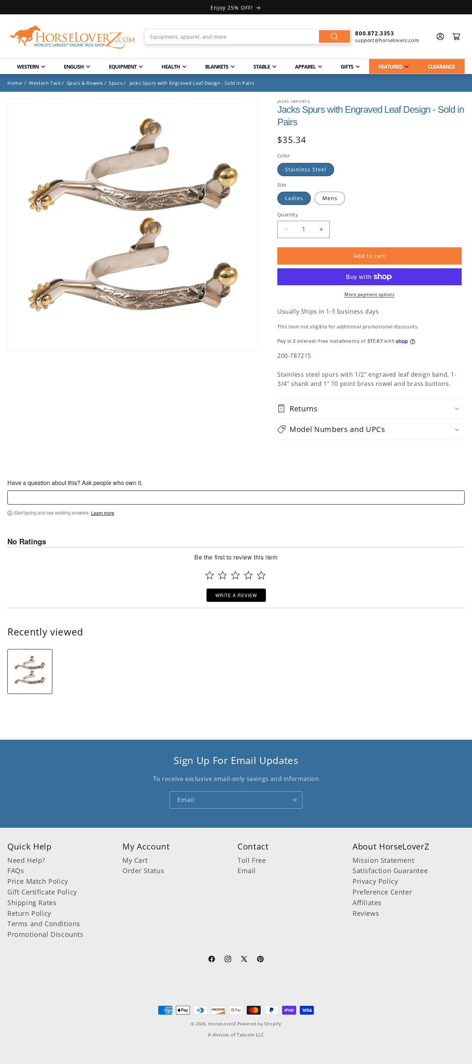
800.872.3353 (374, 33)
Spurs (115, 83)
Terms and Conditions (43, 923)
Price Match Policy (37, 881)
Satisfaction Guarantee (390, 870)
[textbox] (236, 498)
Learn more (102, 513)
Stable (261, 66)
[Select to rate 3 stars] (235, 575)
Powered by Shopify (259, 1023)
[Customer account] (440, 36)
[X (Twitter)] (244, 960)
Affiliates (367, 902)
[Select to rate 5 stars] (261, 575)
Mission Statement (383, 860)
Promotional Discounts (45, 934)
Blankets (216, 66)
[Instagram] (228, 960)
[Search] (334, 36)
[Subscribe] (294, 800)
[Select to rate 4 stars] (248, 575)
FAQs (15, 870)
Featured (390, 66)
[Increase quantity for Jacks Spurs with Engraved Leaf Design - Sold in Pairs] (321, 229)
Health (171, 66)
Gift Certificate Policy (42, 891)
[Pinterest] (260, 960)
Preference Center (382, 891)
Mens (329, 198)
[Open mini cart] (456, 36)
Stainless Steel (305, 169)
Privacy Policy (375, 881)
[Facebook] (212, 960)
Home (14, 83)
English (74, 66)
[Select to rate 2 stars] (222, 575)
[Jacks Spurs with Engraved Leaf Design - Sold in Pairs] (29, 671)
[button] (371, 408)
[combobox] (248, 36)
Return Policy (29, 913)
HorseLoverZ (222, 1023)
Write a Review (236, 595)
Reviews (366, 913)
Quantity (287, 214)
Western (28, 66)
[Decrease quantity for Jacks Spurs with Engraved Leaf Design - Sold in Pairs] (286, 229)
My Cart (135, 860)
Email (246, 870)
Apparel (305, 66)
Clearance (441, 66)
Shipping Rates (31, 902)
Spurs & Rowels (85, 83)
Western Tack (45, 83)
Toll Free (251, 860)
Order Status (143, 870)
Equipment (122, 66)
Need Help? (26, 860)
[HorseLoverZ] (71, 36)
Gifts (347, 66)
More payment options (369, 294)
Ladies (294, 198)
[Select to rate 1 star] (209, 575)
